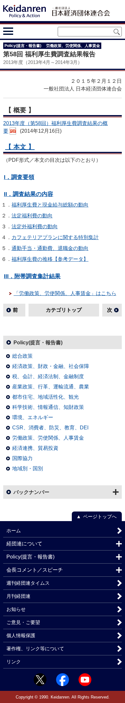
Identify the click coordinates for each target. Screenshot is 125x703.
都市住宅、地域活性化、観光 (45, 397)
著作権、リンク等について (35, 648)
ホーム (13, 530)
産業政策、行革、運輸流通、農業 (50, 386)
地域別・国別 (27, 468)
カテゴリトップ (64, 310)
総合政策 (22, 356)
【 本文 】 (20, 146)
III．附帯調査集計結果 (32, 276)
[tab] (20, 31)
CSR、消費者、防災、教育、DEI (50, 427)
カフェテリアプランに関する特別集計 (55, 237)
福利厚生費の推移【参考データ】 (50, 259)
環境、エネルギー (32, 417)
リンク (13, 661)
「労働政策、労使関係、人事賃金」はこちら (65, 293)
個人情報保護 (20, 635)
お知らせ (16, 609)
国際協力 (22, 458)
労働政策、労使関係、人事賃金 (48, 438)
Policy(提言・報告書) (38, 342)
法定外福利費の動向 (35, 226)
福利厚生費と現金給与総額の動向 (50, 204)
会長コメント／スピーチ (34, 570)
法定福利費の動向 (32, 215)
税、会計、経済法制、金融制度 (48, 376)
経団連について (24, 543)
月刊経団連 (18, 596)
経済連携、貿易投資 (35, 448)
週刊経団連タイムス (28, 583)
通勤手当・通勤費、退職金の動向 (50, 248)
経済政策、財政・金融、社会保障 (50, 366)
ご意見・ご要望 (23, 622)
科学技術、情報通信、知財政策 (48, 407)
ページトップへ (100, 516)
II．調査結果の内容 (28, 194)
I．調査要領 (19, 177)
